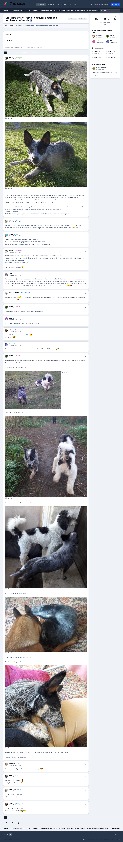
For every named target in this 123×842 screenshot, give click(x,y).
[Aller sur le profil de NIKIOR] (6, 274)
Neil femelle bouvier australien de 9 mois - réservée (43, 25)
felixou (11, 344)
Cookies (16, 839)
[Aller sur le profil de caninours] (93, 41)
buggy (11, 234)
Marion (11, 306)
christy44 (11, 318)
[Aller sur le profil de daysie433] (6, 764)
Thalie (10, 220)
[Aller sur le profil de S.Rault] (6, 25)
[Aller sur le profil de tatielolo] (6, 330)
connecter (15, 47)
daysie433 (12, 763)
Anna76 (11, 250)
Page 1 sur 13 (35, 53)
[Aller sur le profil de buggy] (6, 235)
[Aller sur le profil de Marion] (6, 307)
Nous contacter (8, 839)
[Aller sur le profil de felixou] (6, 344)
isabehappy (12, 789)
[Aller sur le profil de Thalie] (6, 221)
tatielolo (11, 330)
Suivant (24, 53)
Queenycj (99, 35)
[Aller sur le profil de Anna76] (6, 251)
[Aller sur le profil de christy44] (6, 318)
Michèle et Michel (14, 292)
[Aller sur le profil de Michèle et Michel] (6, 293)
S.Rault (12, 25)
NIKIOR (11, 274)
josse (10, 775)
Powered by (112, 839)
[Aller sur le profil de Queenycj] (93, 36)
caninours (99, 41)
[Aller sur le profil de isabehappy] (6, 790)
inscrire (25, 47)
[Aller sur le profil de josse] (6, 776)
